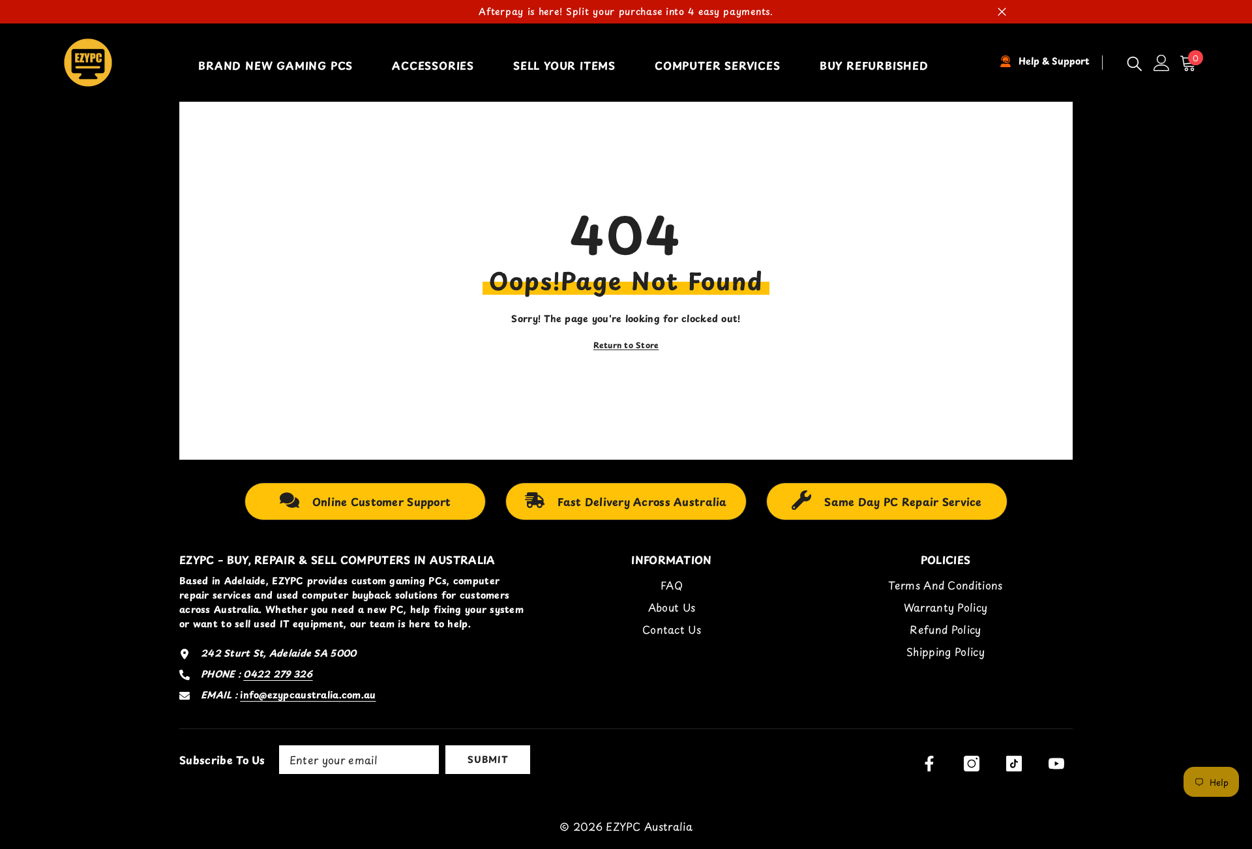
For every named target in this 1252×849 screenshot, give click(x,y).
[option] (626, 11)
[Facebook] (929, 763)
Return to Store (626, 345)
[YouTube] (1056, 763)
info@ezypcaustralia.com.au (308, 695)
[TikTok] (1014, 763)
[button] (1191, 63)
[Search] (1134, 63)
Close (1001, 12)
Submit (487, 759)
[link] (365, 501)
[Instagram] (971, 763)
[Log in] (1162, 63)
